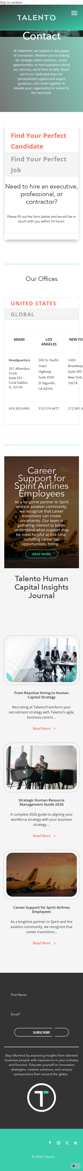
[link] (37, 17)
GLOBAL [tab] (23, 314)
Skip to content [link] (11, 2)
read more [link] (41, 728)
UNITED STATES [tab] (33, 303)
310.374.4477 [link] (49, 408)
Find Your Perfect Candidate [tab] (38, 141)
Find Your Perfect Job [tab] (38, 164)
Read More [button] (41, 554)
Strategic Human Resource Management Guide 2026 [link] (41, 802)
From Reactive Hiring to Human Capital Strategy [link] (41, 694)
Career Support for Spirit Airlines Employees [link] (41, 482)
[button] (50, 1142)
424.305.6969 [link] (19, 408)
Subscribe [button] (41, 1032)
